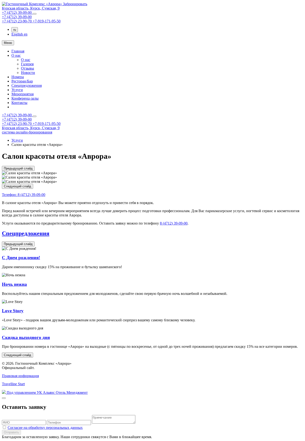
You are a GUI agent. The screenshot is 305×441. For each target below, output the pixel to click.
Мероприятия (22, 94)
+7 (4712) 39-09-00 (17, 12)
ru (14, 29)
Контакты (19, 103)
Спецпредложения (26, 85)
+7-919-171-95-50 (47, 21)
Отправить (11, 432)
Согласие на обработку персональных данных (45, 428)
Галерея (27, 64)
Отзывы (27, 68)
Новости (28, 73)
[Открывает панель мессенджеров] (34, 14)
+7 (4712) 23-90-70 (17, 21)
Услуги (17, 90)
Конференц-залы (25, 98)
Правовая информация (20, 376)
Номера (17, 77)
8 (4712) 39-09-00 (23, 195)
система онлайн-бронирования (27, 132)
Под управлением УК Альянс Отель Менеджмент (47, 392)
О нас (16, 55)
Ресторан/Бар (22, 81)
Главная (17, 51)
